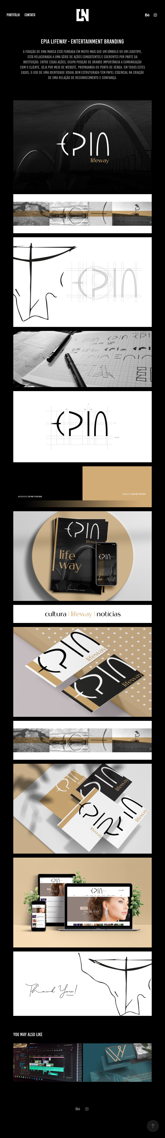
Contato (30, 15)
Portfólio (13, 15)
